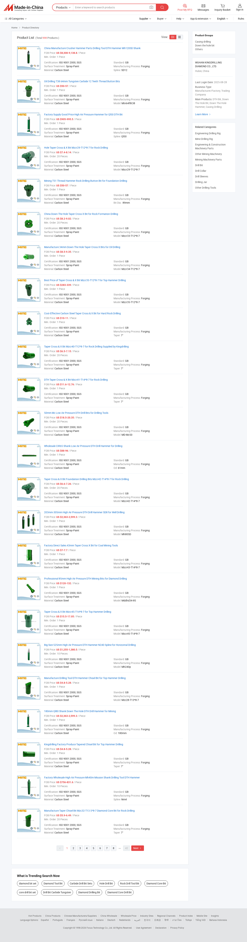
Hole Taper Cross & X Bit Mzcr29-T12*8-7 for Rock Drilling (76, 147)
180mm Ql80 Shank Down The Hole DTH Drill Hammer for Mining (80, 711)
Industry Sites (146, 915)
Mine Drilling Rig (204, 139)
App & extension (199, 18)
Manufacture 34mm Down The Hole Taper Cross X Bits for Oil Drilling (82, 247)
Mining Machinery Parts (208, 159)
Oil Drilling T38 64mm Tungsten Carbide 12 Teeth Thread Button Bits (82, 81)
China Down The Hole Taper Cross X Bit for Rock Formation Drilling (81, 214)
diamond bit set (27, 883)
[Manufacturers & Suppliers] (23, 7)
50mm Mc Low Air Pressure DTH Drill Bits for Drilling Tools (76, 412)
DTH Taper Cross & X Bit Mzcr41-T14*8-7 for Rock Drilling (76, 379)
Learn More (203, 114)
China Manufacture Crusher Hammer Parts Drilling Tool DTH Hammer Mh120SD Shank (92, 48)
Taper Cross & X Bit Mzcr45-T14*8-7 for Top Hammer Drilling (77, 611)
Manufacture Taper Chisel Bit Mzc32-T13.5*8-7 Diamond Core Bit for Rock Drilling (89, 810)
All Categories (16, 18)
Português (58, 919)
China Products (52, 915)
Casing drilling (203, 41)
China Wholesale (109, 915)
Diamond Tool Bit (53, 883)
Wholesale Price (128, 915)
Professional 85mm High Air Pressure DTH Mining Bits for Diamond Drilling (85, 578)
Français (71, 919)
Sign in (239, 9)
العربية (137, 919)
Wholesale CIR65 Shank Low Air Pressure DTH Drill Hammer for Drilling (83, 446)
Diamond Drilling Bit (89, 892)
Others (199, 49)
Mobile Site (202, 915)
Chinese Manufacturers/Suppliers (80, 915)
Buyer (160, 18)
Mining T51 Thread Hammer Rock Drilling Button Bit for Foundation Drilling (85, 180)
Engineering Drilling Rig (208, 133)
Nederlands (124, 919)
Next (137, 848)
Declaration (161, 927)
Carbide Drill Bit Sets (81, 883)
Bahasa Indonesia (218, 919)
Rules (241, 18)
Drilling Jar (201, 182)
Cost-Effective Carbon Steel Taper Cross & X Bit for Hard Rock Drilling (82, 313)
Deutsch (111, 919)
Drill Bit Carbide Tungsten (57, 892)
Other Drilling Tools (205, 187)
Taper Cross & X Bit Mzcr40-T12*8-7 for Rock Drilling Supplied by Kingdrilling (86, 346)
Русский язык (85, 919)
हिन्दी (167, 919)
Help (178, 18)
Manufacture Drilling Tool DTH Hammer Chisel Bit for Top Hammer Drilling (85, 678)
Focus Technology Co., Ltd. (100, 927)
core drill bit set (27, 892)
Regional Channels (166, 915)
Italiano (100, 919)
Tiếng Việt (200, 919)
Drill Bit (199, 165)
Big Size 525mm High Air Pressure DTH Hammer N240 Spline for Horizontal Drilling (90, 645)
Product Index (186, 915)
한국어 (147, 919)
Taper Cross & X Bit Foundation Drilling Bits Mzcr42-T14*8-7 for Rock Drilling (86, 479)
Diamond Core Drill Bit (119, 892)
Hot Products (34, 915)
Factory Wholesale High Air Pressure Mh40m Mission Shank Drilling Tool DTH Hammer (92, 777)
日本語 (157, 919)
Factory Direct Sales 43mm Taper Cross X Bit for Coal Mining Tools (81, 545)
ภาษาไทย (177, 919)
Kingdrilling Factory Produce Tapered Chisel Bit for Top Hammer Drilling (83, 744)
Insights (215, 915)
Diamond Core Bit (156, 883)
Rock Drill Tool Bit (129, 883)
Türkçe (188, 919)
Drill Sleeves (201, 176)
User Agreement (144, 927)
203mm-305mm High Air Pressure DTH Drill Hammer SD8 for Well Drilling (84, 512)
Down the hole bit (204, 45)
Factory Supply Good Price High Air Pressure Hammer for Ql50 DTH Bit (83, 114)
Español (45, 919)
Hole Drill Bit (106, 883)
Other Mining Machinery (208, 154)
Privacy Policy (177, 927)
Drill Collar (200, 170)
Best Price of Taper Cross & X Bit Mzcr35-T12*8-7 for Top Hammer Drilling (85, 280)
